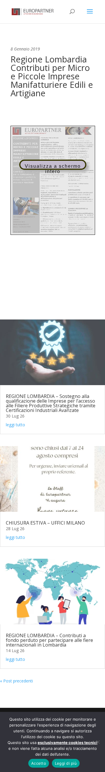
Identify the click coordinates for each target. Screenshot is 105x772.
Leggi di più (66, 763)
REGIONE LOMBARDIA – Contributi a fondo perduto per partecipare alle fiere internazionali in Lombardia (49, 640)
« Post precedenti (16, 681)
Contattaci (52, 292)
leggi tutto (15, 424)
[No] (98, 742)
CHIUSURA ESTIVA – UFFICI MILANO (45, 523)
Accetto (38, 763)
